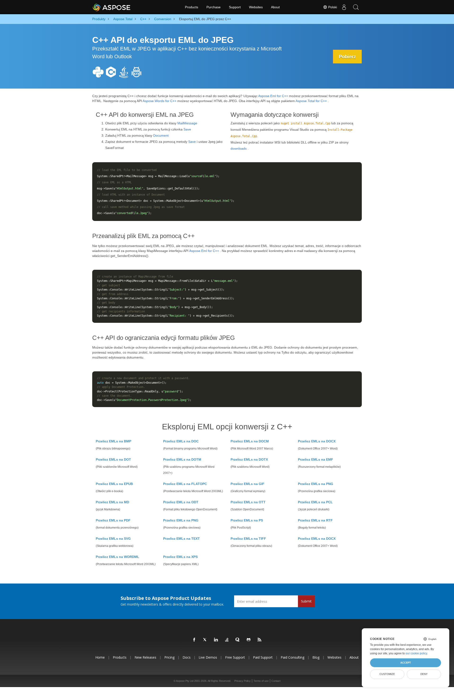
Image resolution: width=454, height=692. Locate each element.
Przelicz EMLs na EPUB (114, 484)
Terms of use (261, 680)
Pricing (169, 657)
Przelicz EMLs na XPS (180, 557)
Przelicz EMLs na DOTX (249, 459)
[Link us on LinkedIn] (216, 640)
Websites (256, 7)
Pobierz (347, 56)
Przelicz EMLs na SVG (113, 538)
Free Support (235, 657)
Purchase (213, 7)
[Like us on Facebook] (194, 640)
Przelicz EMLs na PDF (113, 520)
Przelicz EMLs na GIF (247, 484)
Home (100, 657)
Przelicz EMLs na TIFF (248, 538)
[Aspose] (111, 7)
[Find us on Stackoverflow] (227, 640)
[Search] (356, 7)
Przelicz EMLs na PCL (315, 502)
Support (235, 7)
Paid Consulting (292, 657)
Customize (387, 674)
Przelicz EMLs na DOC (181, 441)
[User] (344, 7)
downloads (239, 148)
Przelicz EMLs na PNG (315, 484)
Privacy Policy (242, 680)
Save (187, 129)
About (275, 7)
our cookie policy (416, 653)
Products (191, 7)
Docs (187, 657)
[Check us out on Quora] (238, 640)
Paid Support (263, 657)
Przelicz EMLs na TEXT (181, 538)
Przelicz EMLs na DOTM (182, 459)
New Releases (145, 657)
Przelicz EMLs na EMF (315, 459)
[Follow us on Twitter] (205, 640)
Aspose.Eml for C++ (273, 96)
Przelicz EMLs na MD (112, 502)
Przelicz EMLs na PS (247, 520)
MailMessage (187, 123)
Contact (275, 680)
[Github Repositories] (249, 640)
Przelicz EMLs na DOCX (317, 441)
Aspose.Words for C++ (159, 101)
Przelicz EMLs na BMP (113, 441)
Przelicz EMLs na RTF (315, 520)
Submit (306, 601)
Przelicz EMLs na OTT (248, 502)
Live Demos (208, 657)
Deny (424, 674)
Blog (315, 657)
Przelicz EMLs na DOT (113, 459)
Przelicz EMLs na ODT (180, 502)
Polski (332, 7)
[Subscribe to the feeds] (260, 640)
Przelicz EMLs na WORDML (117, 557)
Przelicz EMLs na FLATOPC (185, 484)
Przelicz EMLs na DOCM (250, 441)
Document (161, 135)
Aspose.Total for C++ (311, 101)
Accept (405, 662)
